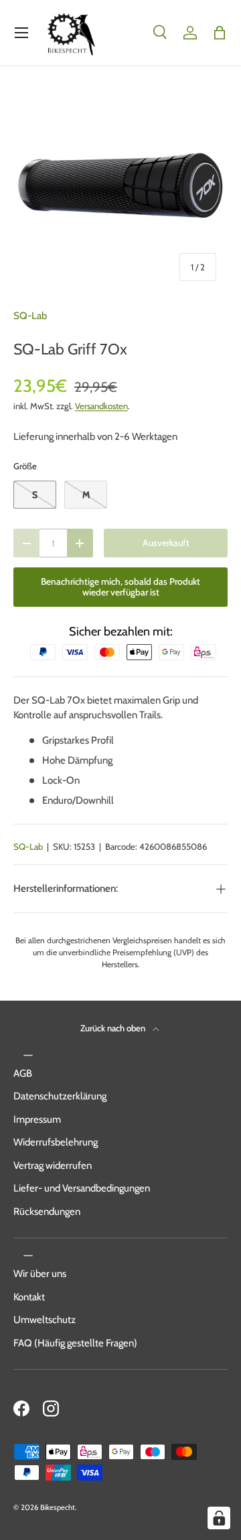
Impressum (37, 1119)
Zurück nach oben (113, 1028)
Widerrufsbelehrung (55, 1142)
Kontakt (29, 1297)
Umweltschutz (44, 1320)
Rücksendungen (46, 1212)
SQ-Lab (30, 316)
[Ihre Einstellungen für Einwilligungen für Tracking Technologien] (219, 1518)
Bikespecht (57, 1507)
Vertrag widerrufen (52, 1166)
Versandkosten (101, 406)
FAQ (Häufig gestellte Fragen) (75, 1343)
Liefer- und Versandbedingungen (81, 1188)
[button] (219, 32)
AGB (22, 1073)
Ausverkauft (166, 542)
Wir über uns (39, 1274)
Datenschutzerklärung (59, 1096)
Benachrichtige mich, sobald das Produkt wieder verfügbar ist (120, 587)
